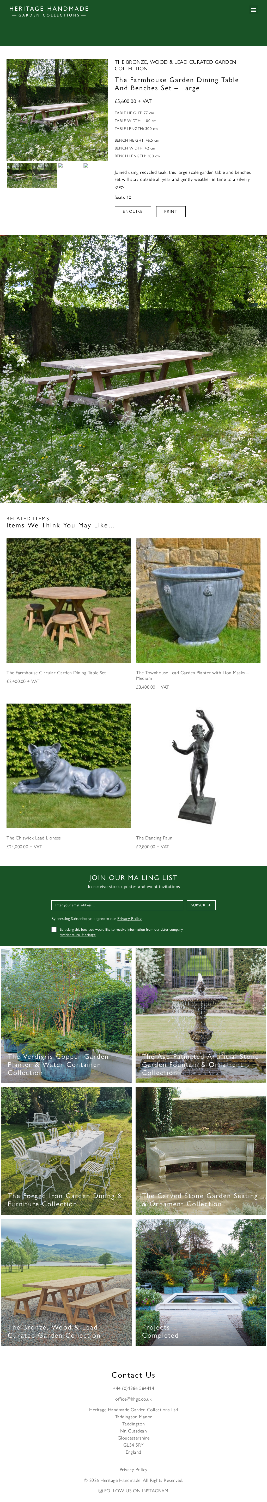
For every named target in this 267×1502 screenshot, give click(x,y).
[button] (253, 9)
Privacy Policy (129, 918)
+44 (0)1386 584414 (133, 1388)
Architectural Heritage (78, 935)
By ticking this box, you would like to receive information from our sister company (121, 932)
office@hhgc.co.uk (133, 1399)
